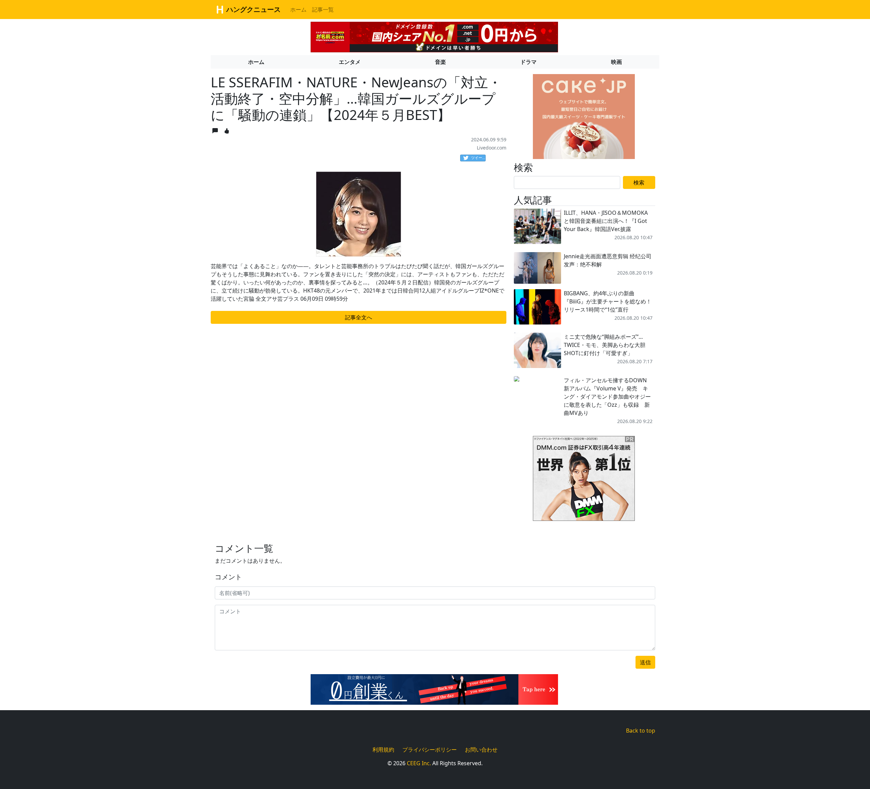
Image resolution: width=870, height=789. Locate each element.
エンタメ (350, 62)
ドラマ (528, 62)
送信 (645, 662)
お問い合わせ (481, 749)
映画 (616, 62)
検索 (638, 182)
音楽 (440, 62)
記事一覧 (323, 9)
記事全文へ (358, 317)
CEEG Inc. (419, 763)
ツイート (478, 157)
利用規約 (383, 749)
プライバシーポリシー (429, 749)
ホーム (298, 9)
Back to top (640, 730)
